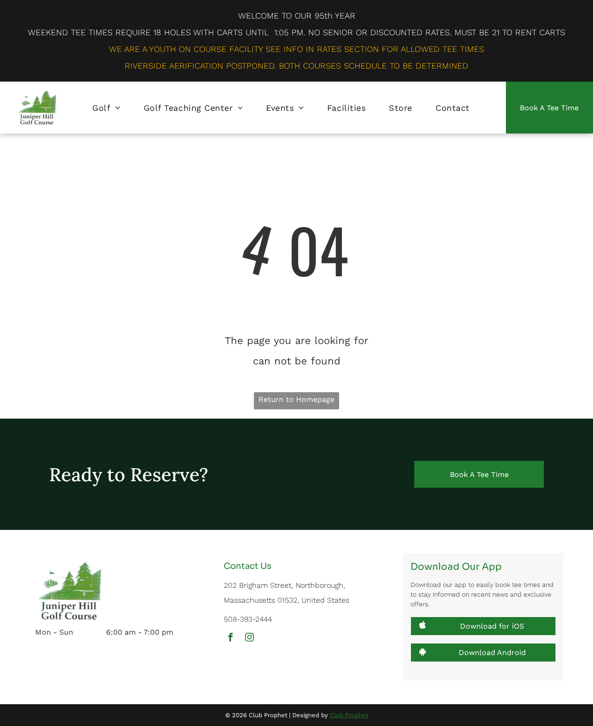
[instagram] (249, 638)
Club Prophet (349, 715)
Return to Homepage (296, 399)
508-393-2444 (248, 619)
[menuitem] (106, 107)
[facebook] (230, 638)
